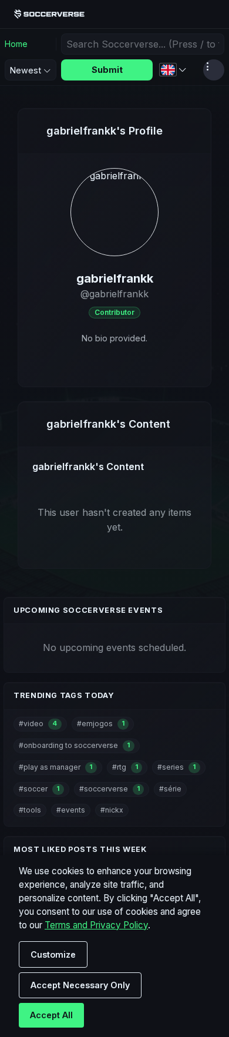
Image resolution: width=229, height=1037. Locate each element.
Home (16, 44)
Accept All (51, 1015)
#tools (30, 810)
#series (176, 767)
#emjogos (100, 723)
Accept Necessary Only (80, 985)
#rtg (125, 767)
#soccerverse (109, 788)
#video (38, 723)
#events (70, 810)
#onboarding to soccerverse (74, 745)
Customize (53, 954)
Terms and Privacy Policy (96, 925)
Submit (107, 70)
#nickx (111, 810)
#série (170, 788)
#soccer (39, 788)
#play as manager (55, 767)
